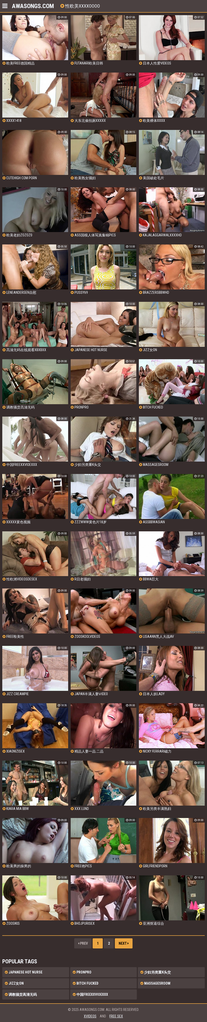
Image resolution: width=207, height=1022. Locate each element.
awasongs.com (33, 6)
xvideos (90, 1016)
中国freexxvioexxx (92, 994)
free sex (116, 1016)
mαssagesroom (156, 983)
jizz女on (16, 983)
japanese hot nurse (25, 972)
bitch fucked (87, 983)
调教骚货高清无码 (22, 994)
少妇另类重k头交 (157, 972)
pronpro (83, 972)
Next (123, 943)
